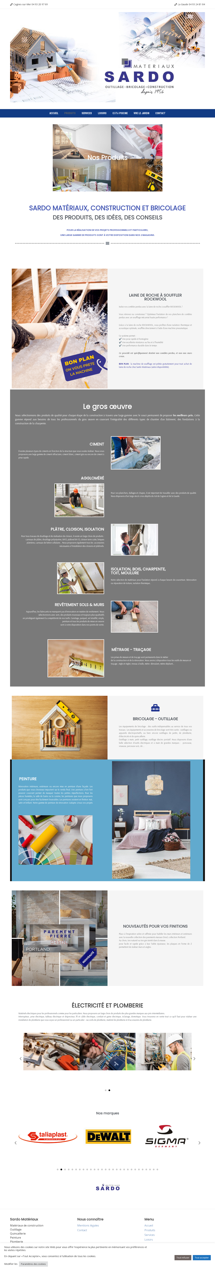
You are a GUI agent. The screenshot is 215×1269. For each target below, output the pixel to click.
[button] (20, 1059)
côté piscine (120, 113)
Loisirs (102, 113)
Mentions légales (88, 1225)
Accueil (54, 113)
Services (87, 113)
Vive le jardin (141, 113)
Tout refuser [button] (183, 1257)
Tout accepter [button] (202, 1257)
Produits (70, 113)
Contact (160, 113)
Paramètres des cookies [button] (33, 1263)
